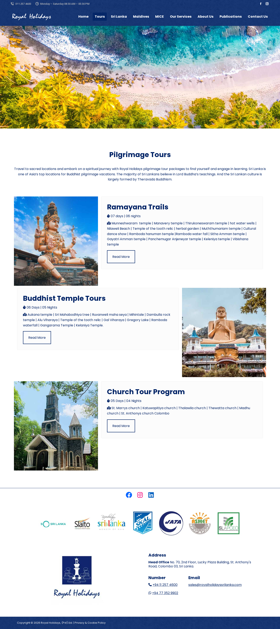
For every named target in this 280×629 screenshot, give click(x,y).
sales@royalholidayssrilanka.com (215, 584)
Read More (121, 256)
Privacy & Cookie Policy (90, 623)
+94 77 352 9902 (165, 593)
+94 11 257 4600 (165, 584)
